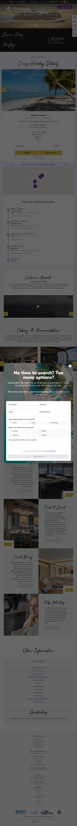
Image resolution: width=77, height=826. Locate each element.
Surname (43, 404)
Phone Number (45, 412)
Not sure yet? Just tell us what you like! (22, 440)
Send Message (38, 456)
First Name (13, 404)
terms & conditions (49, 451)
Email (11, 412)
